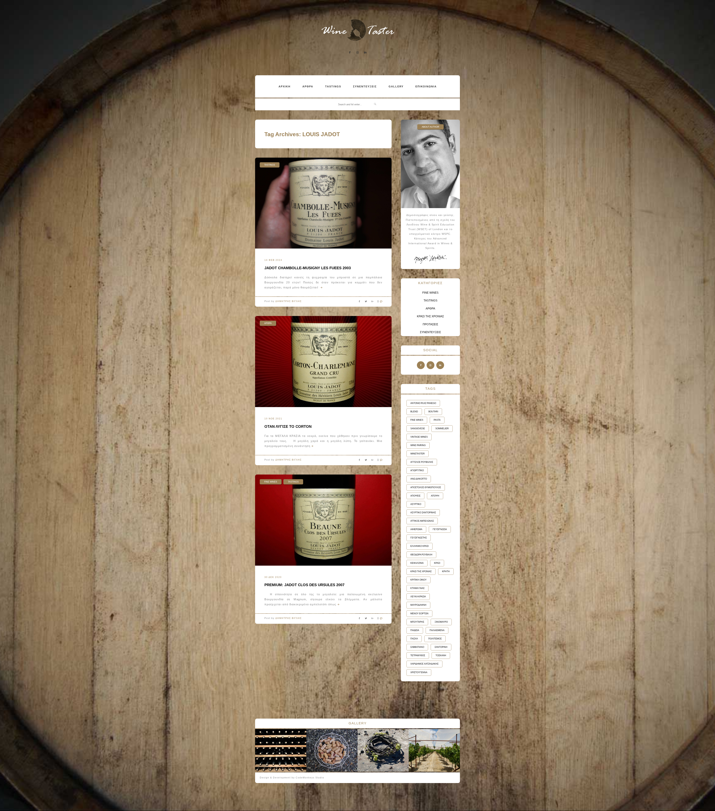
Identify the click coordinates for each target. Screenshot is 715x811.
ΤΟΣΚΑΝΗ (441, 655)
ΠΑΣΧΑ (414, 638)
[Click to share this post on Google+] (372, 302)
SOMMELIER (442, 428)
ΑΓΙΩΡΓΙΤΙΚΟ (417, 470)
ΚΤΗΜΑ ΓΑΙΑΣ (417, 588)
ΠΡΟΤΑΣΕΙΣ (430, 324)
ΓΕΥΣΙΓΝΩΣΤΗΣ (418, 537)
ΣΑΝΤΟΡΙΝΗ (441, 647)
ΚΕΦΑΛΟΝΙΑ (417, 563)
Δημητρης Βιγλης (288, 301)
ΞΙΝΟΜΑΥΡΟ (441, 622)
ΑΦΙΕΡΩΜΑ (416, 529)
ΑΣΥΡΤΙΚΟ (415, 504)
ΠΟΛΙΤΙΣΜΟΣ (435, 638)
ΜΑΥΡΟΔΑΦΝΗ (418, 605)
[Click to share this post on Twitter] (366, 302)
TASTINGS (333, 86)
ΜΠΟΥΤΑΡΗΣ (417, 622)
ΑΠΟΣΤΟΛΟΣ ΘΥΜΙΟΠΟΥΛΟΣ (425, 487)
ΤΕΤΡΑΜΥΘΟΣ (417, 655)
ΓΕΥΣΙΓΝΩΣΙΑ (440, 529)
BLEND (414, 411)
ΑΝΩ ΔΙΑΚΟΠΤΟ (418, 479)
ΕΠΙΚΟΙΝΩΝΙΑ (426, 86)
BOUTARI (433, 411)
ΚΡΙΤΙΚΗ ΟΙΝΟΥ (418, 579)
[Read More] (321, 287)
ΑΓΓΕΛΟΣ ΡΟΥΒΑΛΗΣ (421, 462)
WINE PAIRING (418, 445)
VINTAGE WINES (419, 437)
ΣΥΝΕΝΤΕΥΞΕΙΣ (365, 86)
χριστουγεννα (418, 672)
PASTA (437, 420)
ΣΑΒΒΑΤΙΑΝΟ (417, 647)
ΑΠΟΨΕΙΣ (415, 495)
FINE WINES (270, 481)
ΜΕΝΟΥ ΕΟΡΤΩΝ (419, 613)
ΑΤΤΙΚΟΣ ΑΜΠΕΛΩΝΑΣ (422, 521)
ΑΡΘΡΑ (307, 86)
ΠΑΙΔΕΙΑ (414, 630)
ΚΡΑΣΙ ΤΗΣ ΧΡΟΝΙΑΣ (430, 316)
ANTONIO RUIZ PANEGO (423, 403)
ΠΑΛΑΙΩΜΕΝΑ (437, 630)
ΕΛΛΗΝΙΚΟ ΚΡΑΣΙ (419, 546)
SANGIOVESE (417, 428)
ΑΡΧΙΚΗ (284, 86)
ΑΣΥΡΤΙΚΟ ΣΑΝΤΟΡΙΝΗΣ (423, 512)
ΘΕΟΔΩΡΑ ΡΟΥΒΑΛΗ (421, 554)
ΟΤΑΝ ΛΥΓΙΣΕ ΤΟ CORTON (288, 426)
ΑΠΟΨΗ (435, 495)
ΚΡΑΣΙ (437, 563)
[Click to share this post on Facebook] (359, 302)
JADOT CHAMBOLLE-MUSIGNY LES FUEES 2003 (307, 268)
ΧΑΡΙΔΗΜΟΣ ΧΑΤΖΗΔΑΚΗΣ (424, 664)
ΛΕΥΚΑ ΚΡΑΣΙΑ (418, 596)
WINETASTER (417, 453)
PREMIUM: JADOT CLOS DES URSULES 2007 (304, 585)
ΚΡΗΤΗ (446, 571)
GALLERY (396, 86)
